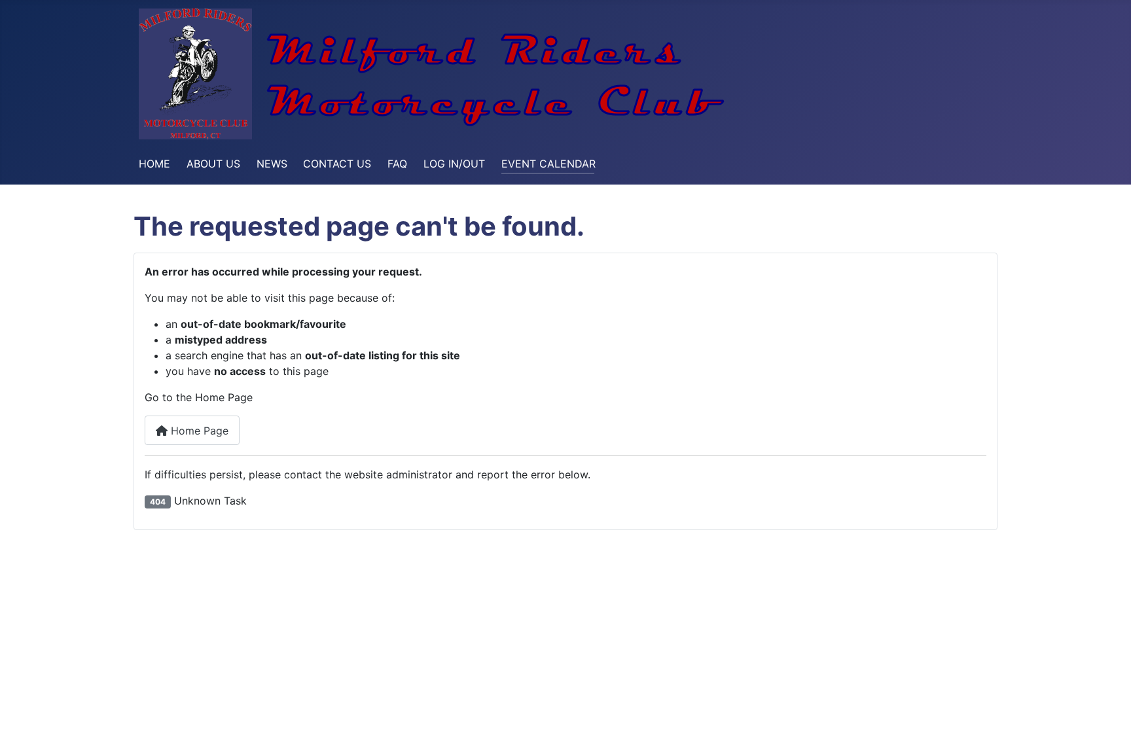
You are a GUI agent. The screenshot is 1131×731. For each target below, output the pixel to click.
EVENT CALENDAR (548, 163)
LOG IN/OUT (454, 163)
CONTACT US (337, 163)
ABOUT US (213, 163)
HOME (154, 163)
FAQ (397, 163)
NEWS (272, 163)
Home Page (198, 430)
